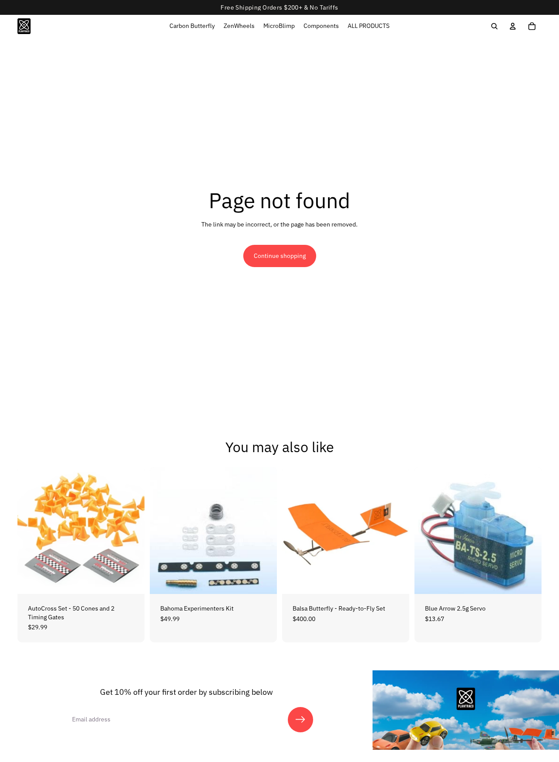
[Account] (512, 26)
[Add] (131, 580)
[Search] (494, 26)
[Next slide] (131, 530)
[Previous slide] (30, 530)
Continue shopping (280, 256)
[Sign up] (300, 719)
